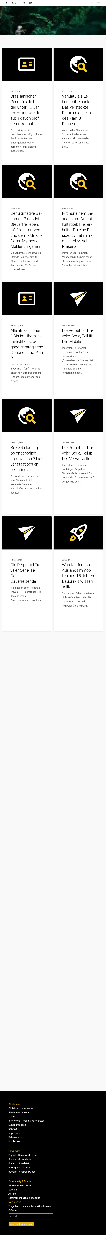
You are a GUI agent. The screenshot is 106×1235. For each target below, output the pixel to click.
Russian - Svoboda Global (22, 1171)
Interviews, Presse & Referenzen (26, 1120)
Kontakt (12, 1129)
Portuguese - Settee (19, 1167)
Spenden (13, 1189)
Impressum (14, 1133)
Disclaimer (14, 1141)
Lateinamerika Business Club (24, 1197)
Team (11, 1116)
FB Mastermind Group (20, 1185)
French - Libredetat (18, 1163)
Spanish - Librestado (19, 1159)
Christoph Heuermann (20, 1108)
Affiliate (12, 1193)
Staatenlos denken (18, 1112)
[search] (92, 3)
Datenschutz (15, 1137)
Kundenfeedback (17, 1124)
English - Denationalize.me (22, 1155)
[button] (98, 3)
